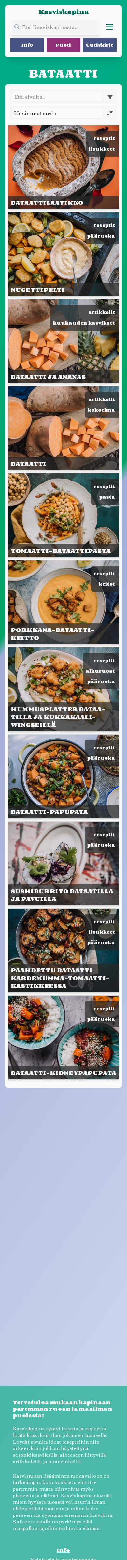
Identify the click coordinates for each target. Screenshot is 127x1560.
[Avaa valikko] (109, 27)
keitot (107, 584)
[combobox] (58, 113)
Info (27, 45)
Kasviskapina (63, 12)
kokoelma (101, 410)
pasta (107, 497)
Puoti (63, 45)
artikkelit (101, 312)
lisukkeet (102, 148)
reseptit (104, 138)
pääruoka (101, 235)
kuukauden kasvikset (84, 323)
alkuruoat (100, 671)
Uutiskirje (99, 45)
